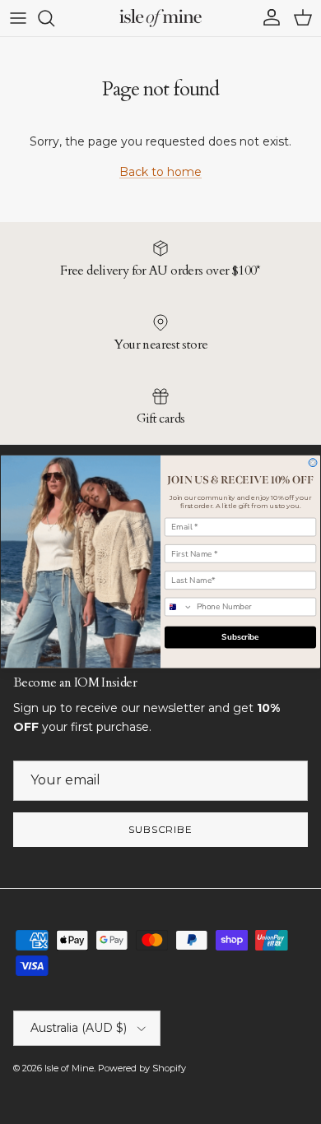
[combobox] (178, 607)
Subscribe (240, 637)
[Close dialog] (313, 463)
